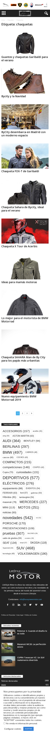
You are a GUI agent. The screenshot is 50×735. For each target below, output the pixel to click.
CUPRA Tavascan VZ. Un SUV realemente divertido (30, 658)
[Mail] (25, 605)
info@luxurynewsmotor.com (31, 599)
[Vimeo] (37, 605)
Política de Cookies (31, 615)
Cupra (8, 472)
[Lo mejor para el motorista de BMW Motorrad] (25, 302)
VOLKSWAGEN (32, 553)
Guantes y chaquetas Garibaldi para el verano (24, 58)
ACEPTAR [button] (28, 729)
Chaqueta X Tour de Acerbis (19, 246)
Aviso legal (19, 615)
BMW (12, 452)
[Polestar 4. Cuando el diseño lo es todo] (8, 635)
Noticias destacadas (9, 681)
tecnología (9, 554)
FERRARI (10, 493)
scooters (29, 538)
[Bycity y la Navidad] (25, 80)
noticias (9, 512)
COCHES (22, 457)
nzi (38, 518)
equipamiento (13, 488)
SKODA (38, 542)
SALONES (32, 533)
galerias (36, 493)
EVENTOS (33, 488)
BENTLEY (32, 440)
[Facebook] (8, 605)
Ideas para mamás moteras (19, 282)
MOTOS (28, 507)
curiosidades (27, 472)
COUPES (38, 467)
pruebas (13, 533)
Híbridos (9, 497)
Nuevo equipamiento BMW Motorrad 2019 (18, 398)
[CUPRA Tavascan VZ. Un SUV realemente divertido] (8, 661)
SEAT (10, 542)
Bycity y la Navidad (13, 96)
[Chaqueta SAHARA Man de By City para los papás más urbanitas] (25, 341)
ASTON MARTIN (23, 436)
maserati (10, 502)
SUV (25, 548)
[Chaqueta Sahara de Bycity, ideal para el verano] (25, 191)
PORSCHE (14, 523)
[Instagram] (14, 605)
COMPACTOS (17, 462)
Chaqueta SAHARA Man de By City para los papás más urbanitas (23, 358)
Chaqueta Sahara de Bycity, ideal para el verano (22, 208)
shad (23, 543)
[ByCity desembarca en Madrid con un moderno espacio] (25, 116)
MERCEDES (33, 502)
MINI (9, 507)
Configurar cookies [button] (12, 729)
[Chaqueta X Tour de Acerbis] (25, 231)
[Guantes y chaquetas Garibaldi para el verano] (25, 41)
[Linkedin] (19, 605)
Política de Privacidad (8, 615)
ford (24, 493)
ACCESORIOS (16, 431)
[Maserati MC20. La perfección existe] (8, 648)
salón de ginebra (12, 538)
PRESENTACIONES (18, 528)
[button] (46, 13)
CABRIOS (31, 452)
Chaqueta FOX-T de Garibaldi (20, 171)
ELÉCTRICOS (18, 483)
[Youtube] (42, 605)
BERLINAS (16, 446)
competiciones (16, 467)
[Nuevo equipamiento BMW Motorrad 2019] (25, 381)
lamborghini (26, 497)
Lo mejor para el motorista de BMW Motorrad (24, 319)
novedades (18, 517)
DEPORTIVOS (21, 477)
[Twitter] (31, 605)
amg (6, 436)
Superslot (8, 548)
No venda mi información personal (21, 723)
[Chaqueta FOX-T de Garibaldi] (25, 155)
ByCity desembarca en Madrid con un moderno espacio (23, 133)
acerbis (37, 431)
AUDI (12, 441)
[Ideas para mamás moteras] (25, 266)
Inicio (3, 20)
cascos (8, 457)
